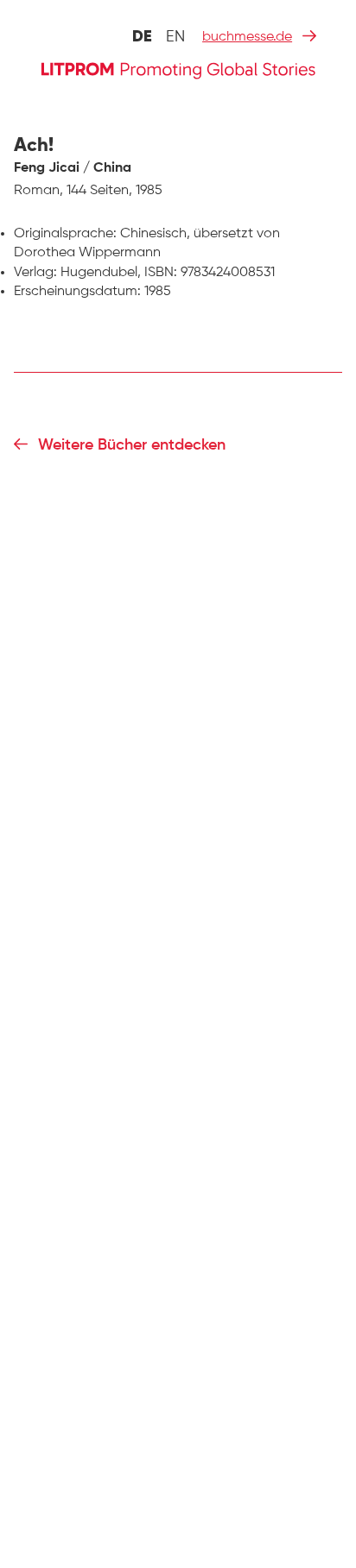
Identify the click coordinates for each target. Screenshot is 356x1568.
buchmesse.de (247, 37)
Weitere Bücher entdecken (132, 445)
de (142, 37)
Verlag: (35, 273)
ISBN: (160, 273)
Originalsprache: (65, 234)
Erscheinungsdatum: (77, 292)
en (175, 37)
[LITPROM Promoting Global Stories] (178, 68)
